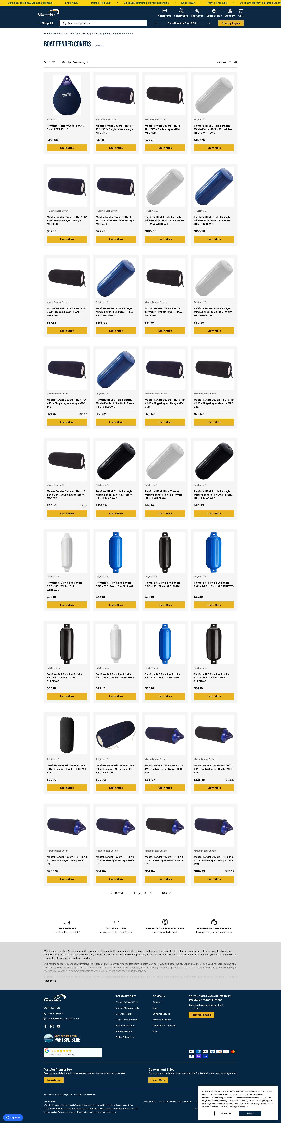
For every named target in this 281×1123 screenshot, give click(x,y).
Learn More (67, 147)
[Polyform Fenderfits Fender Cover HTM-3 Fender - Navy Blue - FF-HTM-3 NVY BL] (116, 735)
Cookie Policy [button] (253, 1104)
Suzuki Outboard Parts (126, 1019)
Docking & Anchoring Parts (96, 33)
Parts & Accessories (125, 1025)
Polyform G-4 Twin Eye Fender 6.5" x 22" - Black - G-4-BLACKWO (64, 678)
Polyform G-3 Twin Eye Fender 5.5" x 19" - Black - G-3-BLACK (162, 584)
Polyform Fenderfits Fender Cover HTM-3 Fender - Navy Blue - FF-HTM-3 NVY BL (116, 769)
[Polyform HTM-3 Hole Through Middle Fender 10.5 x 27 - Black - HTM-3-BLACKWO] (116, 461)
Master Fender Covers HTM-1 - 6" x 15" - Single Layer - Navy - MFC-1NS (66, 403)
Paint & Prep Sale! (101, 3)
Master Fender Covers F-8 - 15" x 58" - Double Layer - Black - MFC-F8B (213, 769)
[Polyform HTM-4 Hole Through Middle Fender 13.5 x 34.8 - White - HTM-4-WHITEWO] (165, 187)
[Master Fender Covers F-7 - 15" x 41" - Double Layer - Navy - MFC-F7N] (116, 827)
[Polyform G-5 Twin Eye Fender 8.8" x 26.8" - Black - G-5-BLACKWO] (214, 644)
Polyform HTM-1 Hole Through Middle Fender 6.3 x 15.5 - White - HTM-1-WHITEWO (164, 495)
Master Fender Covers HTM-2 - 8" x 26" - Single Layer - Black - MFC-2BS (214, 403)
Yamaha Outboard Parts (127, 1002)
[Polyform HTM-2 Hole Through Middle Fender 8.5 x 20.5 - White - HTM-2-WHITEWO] (214, 278)
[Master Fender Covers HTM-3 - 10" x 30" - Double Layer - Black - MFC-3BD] (165, 278)
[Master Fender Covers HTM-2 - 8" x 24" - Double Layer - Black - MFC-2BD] (67, 278)
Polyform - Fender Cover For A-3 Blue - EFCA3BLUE (66, 127)
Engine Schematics (125, 1037)
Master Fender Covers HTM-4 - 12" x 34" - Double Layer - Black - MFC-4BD (164, 129)
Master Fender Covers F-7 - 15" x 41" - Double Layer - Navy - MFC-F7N (115, 860)
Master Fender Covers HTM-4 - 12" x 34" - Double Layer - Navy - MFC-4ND (115, 220)
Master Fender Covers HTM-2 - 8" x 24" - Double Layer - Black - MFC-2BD (67, 312)
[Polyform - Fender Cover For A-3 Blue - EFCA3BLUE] (67, 95)
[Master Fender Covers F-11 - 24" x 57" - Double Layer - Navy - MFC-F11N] (214, 827)
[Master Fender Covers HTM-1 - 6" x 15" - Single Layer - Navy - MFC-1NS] (67, 369)
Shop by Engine (231, 23)
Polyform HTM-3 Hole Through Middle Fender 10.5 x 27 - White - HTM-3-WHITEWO (213, 129)
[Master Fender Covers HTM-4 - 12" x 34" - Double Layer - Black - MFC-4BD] (165, 95)
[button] (241, 12)
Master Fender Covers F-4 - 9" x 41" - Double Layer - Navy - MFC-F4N (164, 769)
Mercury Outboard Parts (127, 1008)
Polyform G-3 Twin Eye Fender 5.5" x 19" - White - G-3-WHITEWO (64, 586)
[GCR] (47, 1050)
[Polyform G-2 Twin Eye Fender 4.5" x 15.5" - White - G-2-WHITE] (116, 644)
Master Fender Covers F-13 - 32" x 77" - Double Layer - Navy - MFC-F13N (67, 860)
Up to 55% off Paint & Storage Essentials (30, 3)
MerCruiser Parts (124, 1014)
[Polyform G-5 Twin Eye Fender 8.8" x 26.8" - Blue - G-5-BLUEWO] (214, 552)
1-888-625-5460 (55, 1013)
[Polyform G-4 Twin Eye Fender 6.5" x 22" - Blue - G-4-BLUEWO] (116, 552)
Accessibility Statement (164, 1025)
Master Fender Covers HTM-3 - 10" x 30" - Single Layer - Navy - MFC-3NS (114, 129)
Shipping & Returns (162, 1019)
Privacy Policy (150, 1101)
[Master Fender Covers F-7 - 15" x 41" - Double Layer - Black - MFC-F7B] (165, 827)
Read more (50, 980)
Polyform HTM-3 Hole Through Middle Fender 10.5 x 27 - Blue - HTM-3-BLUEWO (212, 220)
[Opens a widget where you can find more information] (13, 1118)
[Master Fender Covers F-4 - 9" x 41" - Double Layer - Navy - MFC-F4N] (165, 735)
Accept (250, 1113)
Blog (155, 1008)
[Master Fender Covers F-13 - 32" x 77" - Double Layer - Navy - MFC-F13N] (67, 827)
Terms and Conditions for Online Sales (175, 1101)
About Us (157, 1002)
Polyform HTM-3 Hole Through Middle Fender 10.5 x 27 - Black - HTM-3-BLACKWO (115, 495)
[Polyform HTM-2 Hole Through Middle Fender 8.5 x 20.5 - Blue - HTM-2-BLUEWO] (116, 369)
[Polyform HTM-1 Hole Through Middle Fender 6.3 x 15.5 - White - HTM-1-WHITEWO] (165, 461)
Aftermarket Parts (124, 1031)
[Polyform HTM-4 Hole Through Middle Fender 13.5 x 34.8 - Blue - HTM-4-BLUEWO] (116, 278)
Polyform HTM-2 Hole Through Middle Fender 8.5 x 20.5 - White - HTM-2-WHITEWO (214, 312)
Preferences (226, 1113)
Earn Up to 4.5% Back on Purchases (182, 23)
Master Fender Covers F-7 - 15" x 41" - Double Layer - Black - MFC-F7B (164, 860)
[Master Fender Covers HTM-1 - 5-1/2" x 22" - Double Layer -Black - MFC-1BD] (67, 461)
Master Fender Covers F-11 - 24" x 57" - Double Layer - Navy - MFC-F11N (213, 860)
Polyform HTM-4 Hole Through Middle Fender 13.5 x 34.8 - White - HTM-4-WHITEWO (164, 220)
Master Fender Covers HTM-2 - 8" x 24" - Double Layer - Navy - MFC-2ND (67, 220)
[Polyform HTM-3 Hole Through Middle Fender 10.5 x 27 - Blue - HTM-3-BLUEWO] (214, 187)
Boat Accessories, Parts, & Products (62, 33)
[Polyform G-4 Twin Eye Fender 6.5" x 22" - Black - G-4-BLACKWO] (67, 644)
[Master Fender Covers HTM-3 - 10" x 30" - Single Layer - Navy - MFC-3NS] (116, 95)
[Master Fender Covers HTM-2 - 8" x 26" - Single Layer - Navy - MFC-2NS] (165, 369)
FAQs (155, 1031)
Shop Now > (72, 3)
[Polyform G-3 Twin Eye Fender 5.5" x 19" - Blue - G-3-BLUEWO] (165, 644)
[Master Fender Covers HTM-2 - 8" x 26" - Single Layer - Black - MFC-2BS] (214, 369)
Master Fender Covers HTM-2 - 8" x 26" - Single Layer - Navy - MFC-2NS (165, 403)
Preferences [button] (242, 1107)
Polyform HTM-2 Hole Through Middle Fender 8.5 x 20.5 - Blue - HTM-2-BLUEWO (115, 403)
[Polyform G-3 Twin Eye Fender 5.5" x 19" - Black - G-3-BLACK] (165, 552)
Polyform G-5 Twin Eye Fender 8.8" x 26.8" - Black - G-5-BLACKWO (211, 678)
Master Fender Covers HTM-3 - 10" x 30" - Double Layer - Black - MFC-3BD (164, 312)
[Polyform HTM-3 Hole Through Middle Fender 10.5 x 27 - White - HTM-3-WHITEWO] (214, 95)
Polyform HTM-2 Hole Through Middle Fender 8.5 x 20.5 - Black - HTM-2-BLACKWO (213, 495)
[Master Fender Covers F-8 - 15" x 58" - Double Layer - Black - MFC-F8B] (214, 735)
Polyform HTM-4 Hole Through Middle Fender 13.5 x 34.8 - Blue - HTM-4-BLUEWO (115, 312)
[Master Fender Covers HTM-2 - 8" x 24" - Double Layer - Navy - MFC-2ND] (67, 187)
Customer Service (161, 1014)
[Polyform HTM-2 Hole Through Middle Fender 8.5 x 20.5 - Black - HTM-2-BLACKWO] (214, 461)
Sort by (66, 62)
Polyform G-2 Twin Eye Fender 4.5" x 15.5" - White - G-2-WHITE (115, 676)
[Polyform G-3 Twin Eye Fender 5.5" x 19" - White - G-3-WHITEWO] (67, 552)
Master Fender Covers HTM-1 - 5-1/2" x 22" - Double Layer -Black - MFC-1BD (66, 495)
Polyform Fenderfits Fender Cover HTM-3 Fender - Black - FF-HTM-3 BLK (67, 769)
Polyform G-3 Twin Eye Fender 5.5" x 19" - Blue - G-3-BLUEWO (163, 676)
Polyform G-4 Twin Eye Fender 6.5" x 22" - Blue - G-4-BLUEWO (114, 584)
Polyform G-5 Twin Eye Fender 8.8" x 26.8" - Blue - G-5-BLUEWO (214, 584)
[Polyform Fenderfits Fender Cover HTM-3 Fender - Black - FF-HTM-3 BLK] (67, 735)
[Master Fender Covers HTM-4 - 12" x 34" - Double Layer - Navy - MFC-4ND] (116, 187)
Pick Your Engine (201, 1014)
